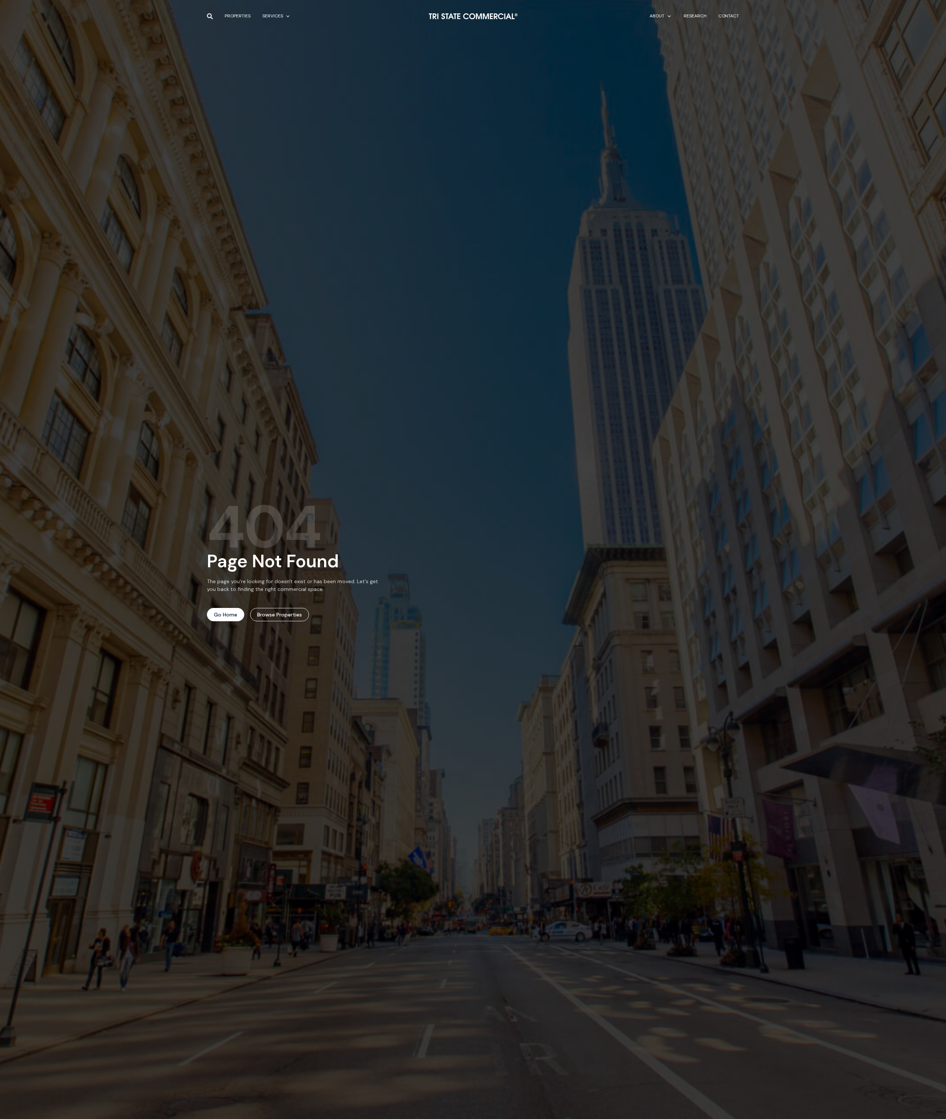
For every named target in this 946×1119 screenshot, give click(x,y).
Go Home (225, 614)
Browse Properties (279, 614)
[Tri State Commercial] (473, 16)
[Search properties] (210, 16)
